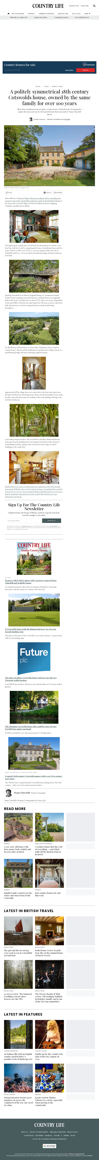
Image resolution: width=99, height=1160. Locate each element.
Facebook (48, 1136)
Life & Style (76, 14)
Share (10, 192)
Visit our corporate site (76, 1154)
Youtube (56, 1136)
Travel (46, 86)
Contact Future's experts (38, 1132)
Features (67, 119)
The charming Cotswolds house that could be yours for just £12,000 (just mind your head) (30, 727)
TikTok (72, 1136)
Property (31, 14)
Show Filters (69, 70)
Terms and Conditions (58, 1132)
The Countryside (17, 14)
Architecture (63, 14)
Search (85, 70)
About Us (24, 1132)
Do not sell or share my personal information (49, 1139)
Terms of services (26, 526)
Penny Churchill (40, 119)
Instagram (39, 1136)
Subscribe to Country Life (18, 17)
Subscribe (85, 6)
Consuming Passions (61, 17)
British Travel (57, 86)
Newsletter (59, 192)
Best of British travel (82, 17)
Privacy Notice (53, 526)
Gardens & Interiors (46, 14)
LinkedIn (66, 1136)
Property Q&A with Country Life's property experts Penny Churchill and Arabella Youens (31, 581)
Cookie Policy (29, 1136)
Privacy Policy (72, 1132)
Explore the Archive (40, 17)
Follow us (48, 192)
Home (38, 86)
